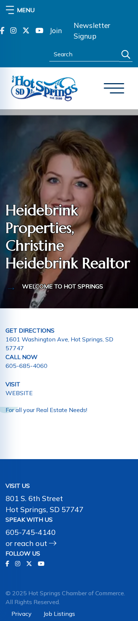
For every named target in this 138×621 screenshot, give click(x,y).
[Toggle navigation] (114, 88)
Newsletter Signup (92, 30)
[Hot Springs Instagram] (13, 31)
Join (55, 30)
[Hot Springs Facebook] (2, 31)
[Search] (125, 54)
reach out (31, 543)
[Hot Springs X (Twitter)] (25, 31)
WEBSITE (19, 393)
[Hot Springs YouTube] (39, 31)
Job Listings (59, 613)
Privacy (21, 613)
